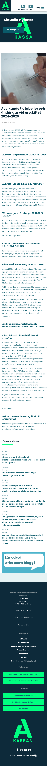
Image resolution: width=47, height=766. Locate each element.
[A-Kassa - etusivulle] (5, 5)
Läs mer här (7, 408)
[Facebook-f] (17, 750)
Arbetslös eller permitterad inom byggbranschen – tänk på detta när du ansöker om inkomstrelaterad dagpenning (21, 488)
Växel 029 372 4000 (23, 610)
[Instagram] (21, 750)
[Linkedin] (30, 750)
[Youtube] (25, 750)
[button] (40, 8)
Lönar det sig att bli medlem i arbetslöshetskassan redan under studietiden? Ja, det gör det (23, 460)
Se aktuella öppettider (11, 235)
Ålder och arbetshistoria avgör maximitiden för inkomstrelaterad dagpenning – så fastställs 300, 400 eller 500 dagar (23, 504)
